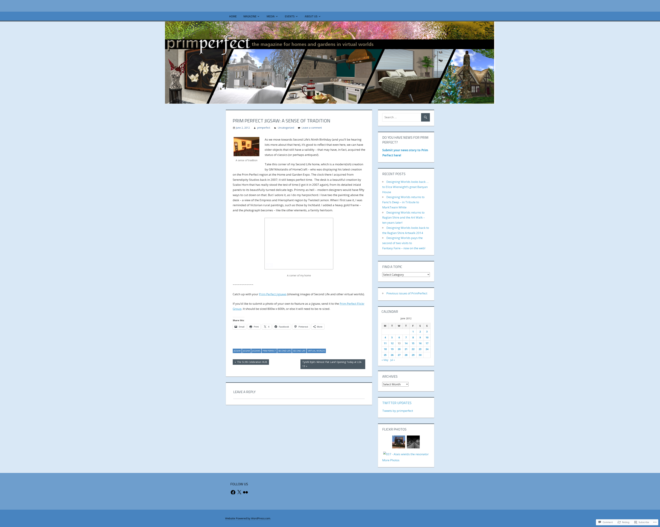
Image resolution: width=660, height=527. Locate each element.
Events (290, 16)
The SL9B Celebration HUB (250, 362)
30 (420, 355)
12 (392, 343)
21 (406, 349)
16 (420, 343)
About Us (311, 16)
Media (271, 16)
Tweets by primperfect (397, 411)
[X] (239, 492)
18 (385, 349)
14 (406, 343)
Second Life (299, 350)
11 (385, 343)
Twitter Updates (396, 402)
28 (406, 355)
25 (385, 355)
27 (399, 355)
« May (385, 360)
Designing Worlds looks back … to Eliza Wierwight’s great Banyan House (405, 187)
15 (413, 343)
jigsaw (246, 350)
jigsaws (256, 350)
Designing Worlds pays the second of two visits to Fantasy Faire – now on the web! (403, 243)
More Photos (390, 460)
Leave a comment (312, 127)
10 (427, 337)
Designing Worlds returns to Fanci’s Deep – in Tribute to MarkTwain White (403, 202)
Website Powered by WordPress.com (247, 518)
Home (233, 16)
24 (427, 349)
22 (413, 349)
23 (420, 349)
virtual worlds (316, 350)
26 (392, 355)
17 (427, 343)
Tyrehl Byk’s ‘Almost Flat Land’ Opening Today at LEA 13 (330, 364)
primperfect (263, 127)
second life (284, 350)
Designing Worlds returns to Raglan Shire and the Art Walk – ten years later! (403, 217)
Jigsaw (237, 350)
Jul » (392, 360)
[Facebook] (233, 492)
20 (399, 349)
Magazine (249, 16)
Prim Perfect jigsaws (273, 294)
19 (392, 349)
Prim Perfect (269, 350)
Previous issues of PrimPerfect (406, 293)
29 (413, 355)
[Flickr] (245, 492)
